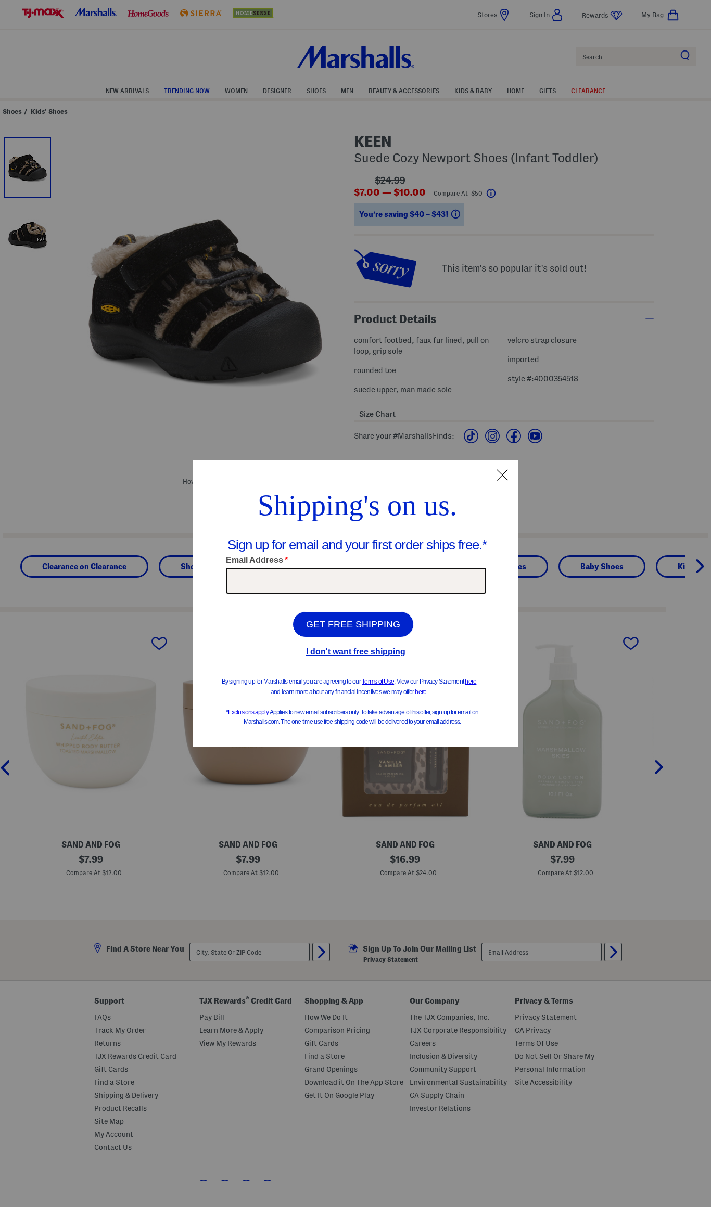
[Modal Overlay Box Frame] (355, 603)
